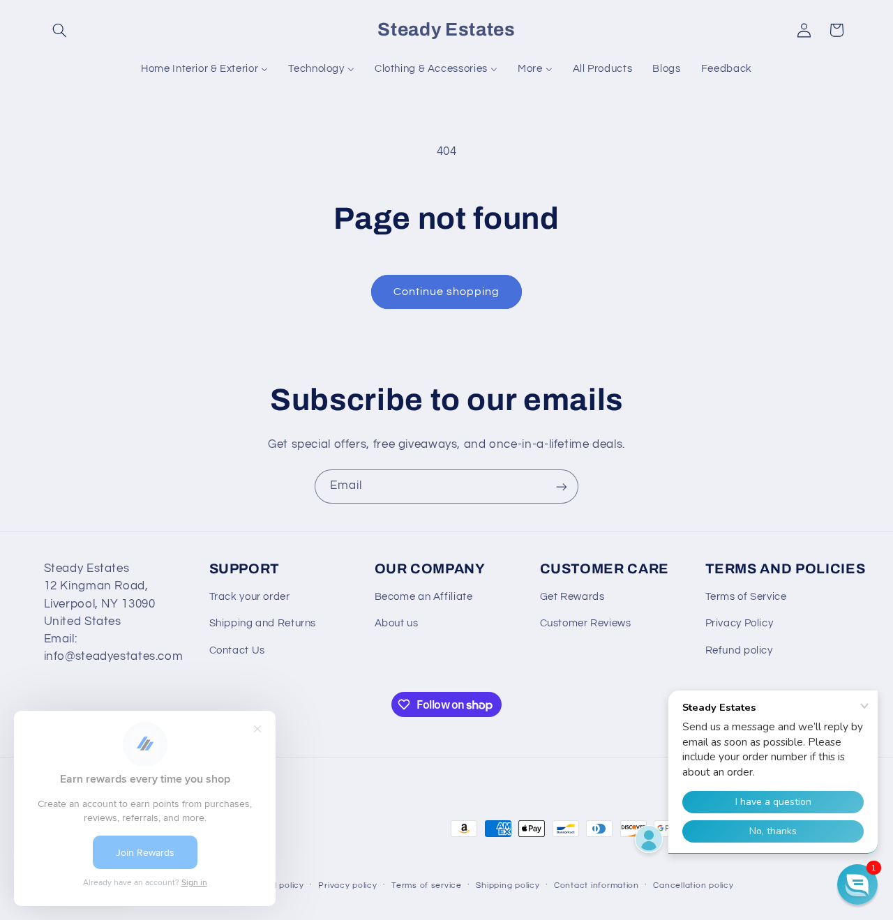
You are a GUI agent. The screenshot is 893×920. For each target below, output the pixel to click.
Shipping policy (507, 885)
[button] (60, 30)
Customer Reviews (585, 623)
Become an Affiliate (424, 596)
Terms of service (426, 885)
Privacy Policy (739, 623)
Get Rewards (572, 596)
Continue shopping (446, 291)
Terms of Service (746, 596)
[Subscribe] (562, 486)
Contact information (596, 885)
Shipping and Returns (263, 623)
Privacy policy (347, 885)
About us (397, 623)
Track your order (249, 596)
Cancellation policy (693, 885)
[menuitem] (204, 69)
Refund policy (739, 650)
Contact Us (237, 650)
